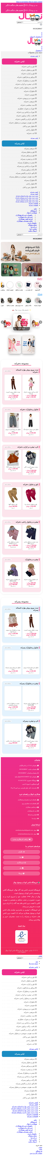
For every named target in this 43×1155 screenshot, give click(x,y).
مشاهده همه (8, 370)
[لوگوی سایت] (30, 20)
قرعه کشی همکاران (26, 219)
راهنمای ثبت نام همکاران (24, 215)
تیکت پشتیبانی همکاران (25, 221)
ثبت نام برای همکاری (25, 217)
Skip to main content (35, 2)
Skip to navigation (22, 2)
